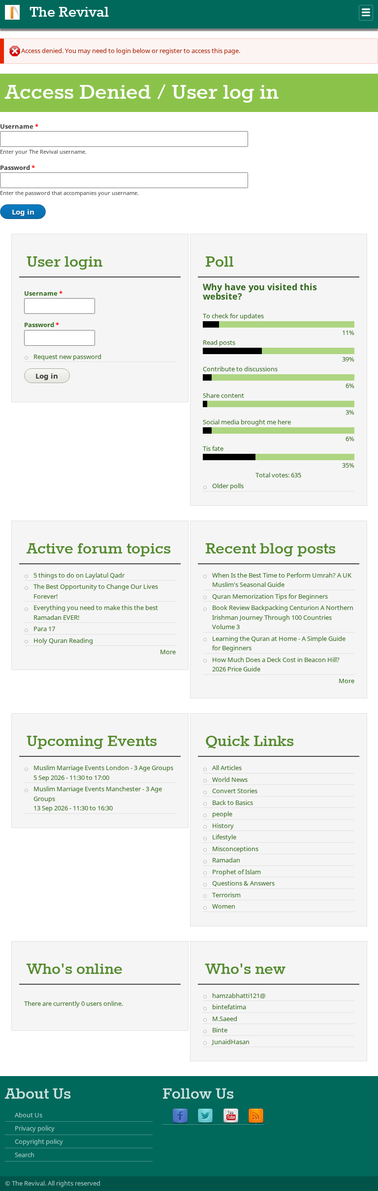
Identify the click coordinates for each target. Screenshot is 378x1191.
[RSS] (256, 1116)
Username (19, 126)
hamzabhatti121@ (239, 995)
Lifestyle (224, 836)
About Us (28, 1114)
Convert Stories (234, 790)
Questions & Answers (243, 883)
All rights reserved (74, 1183)
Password (17, 167)
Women (223, 906)
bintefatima (229, 1006)
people (222, 813)
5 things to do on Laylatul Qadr (79, 575)
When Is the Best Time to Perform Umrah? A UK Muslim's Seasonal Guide (281, 580)
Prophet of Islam (236, 871)
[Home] (12, 12)
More (168, 651)
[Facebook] (180, 1116)
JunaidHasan (231, 1041)
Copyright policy (39, 1141)
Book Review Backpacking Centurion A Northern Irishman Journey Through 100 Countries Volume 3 (282, 617)
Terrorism (226, 894)
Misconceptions (235, 848)
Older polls (228, 485)
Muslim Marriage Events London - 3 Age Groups (103, 767)
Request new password (67, 356)
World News (230, 779)
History (223, 825)
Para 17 (44, 628)
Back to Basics (232, 802)
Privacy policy (35, 1128)
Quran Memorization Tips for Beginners (270, 596)
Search (24, 1154)
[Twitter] (205, 1116)
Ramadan (226, 860)
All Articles (227, 767)
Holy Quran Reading (63, 640)
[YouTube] (231, 1116)
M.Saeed (224, 1018)
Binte (219, 1029)
